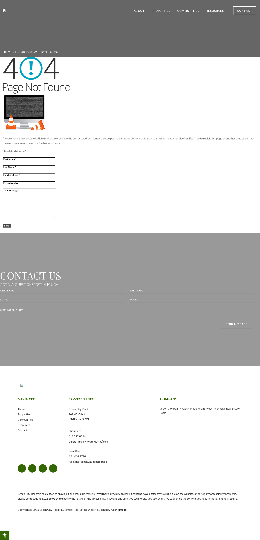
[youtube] (43, 468)
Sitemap (67, 509)
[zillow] (53, 468)
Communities (188, 10)
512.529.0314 (77, 436)
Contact (244, 10)
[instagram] (32, 468)
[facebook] (22, 468)
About (139, 10)
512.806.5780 (77, 456)
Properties (161, 10)
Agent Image (119, 509)
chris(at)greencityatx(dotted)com (88, 441)
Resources (24, 424)
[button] (4, 535)
